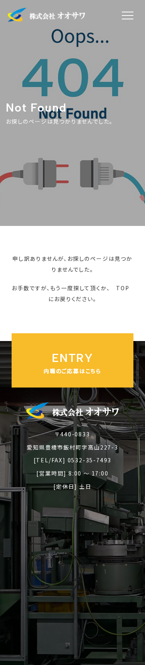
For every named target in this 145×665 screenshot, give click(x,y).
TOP (122, 288)
